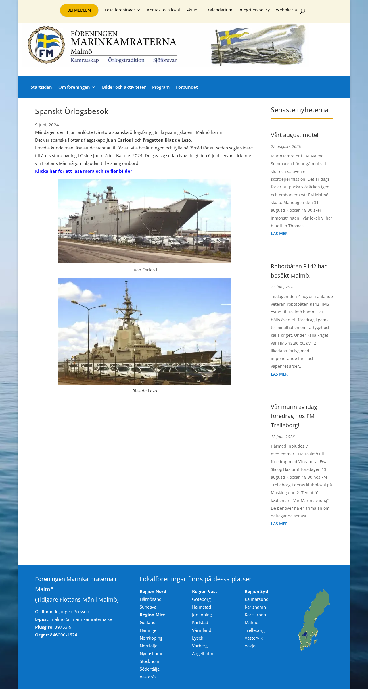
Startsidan (41, 87)
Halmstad (201, 607)
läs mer (279, 233)
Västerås (148, 677)
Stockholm (150, 661)
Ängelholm (202, 653)
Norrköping (151, 638)
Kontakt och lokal (163, 10)
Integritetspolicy (254, 10)
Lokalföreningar (120, 10)
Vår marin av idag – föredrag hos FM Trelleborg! (296, 416)
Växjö (250, 645)
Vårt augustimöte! (294, 135)
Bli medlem (79, 10)
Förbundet (187, 87)
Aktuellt (193, 10)
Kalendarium (219, 10)
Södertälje (150, 669)
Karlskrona (255, 614)
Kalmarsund (257, 599)
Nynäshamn (152, 653)
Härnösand (151, 599)
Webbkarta (286, 10)
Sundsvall (149, 607)
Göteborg (201, 599)
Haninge (148, 630)
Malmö (251, 622)
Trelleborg (255, 630)
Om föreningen (74, 87)
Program (161, 87)
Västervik (254, 638)
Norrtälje (148, 645)
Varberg (200, 645)
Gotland (148, 622)
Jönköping (202, 614)
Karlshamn (255, 607)
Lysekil (199, 638)
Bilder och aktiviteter (124, 87)
